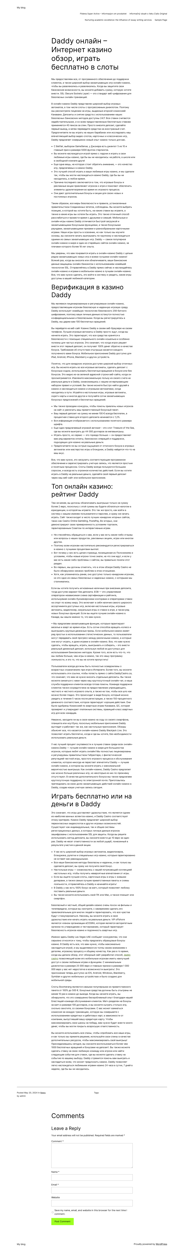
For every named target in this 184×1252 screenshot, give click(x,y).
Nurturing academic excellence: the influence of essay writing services (118, 20)
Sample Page (161, 20)
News (43, 1092)
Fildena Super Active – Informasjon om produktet (103, 13)
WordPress (161, 1244)
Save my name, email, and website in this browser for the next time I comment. (90, 1212)
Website (55, 1197)
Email (55, 1184)
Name (55, 1172)
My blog (21, 7)
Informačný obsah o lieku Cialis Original (148, 13)
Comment (57, 1141)
